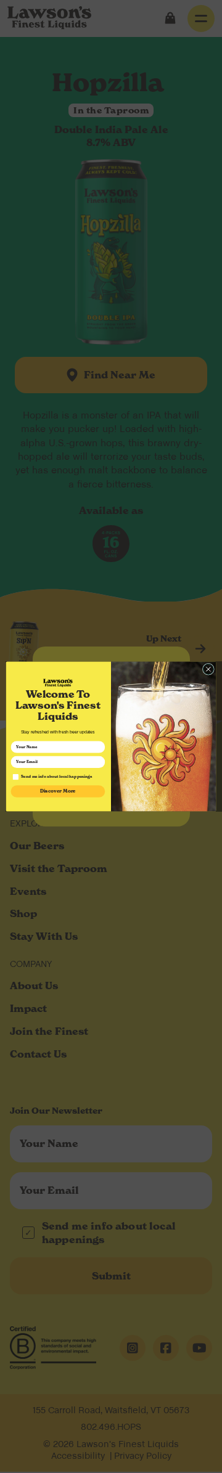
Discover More (58, 791)
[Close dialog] (208, 669)
